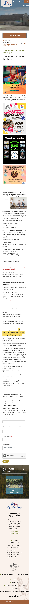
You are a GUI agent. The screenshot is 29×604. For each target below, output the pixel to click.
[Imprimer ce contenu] (25, 43)
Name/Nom (6, 419)
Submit (6, 461)
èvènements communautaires (13, 551)
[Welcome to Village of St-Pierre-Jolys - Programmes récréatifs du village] (6, 3)
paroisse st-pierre (13, 547)
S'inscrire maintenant (14, 532)
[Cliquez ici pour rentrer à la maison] (3, 41)
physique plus (12, 556)
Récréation (5, 42)
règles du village (13, 549)
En (27, 1)
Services (7, 41)
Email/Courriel (7, 436)
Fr (25, 1)
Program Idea (6, 444)
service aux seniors (13, 558)
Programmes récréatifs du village (9, 45)
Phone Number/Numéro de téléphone (13, 427)
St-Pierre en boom (13, 545)
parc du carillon (13, 554)
